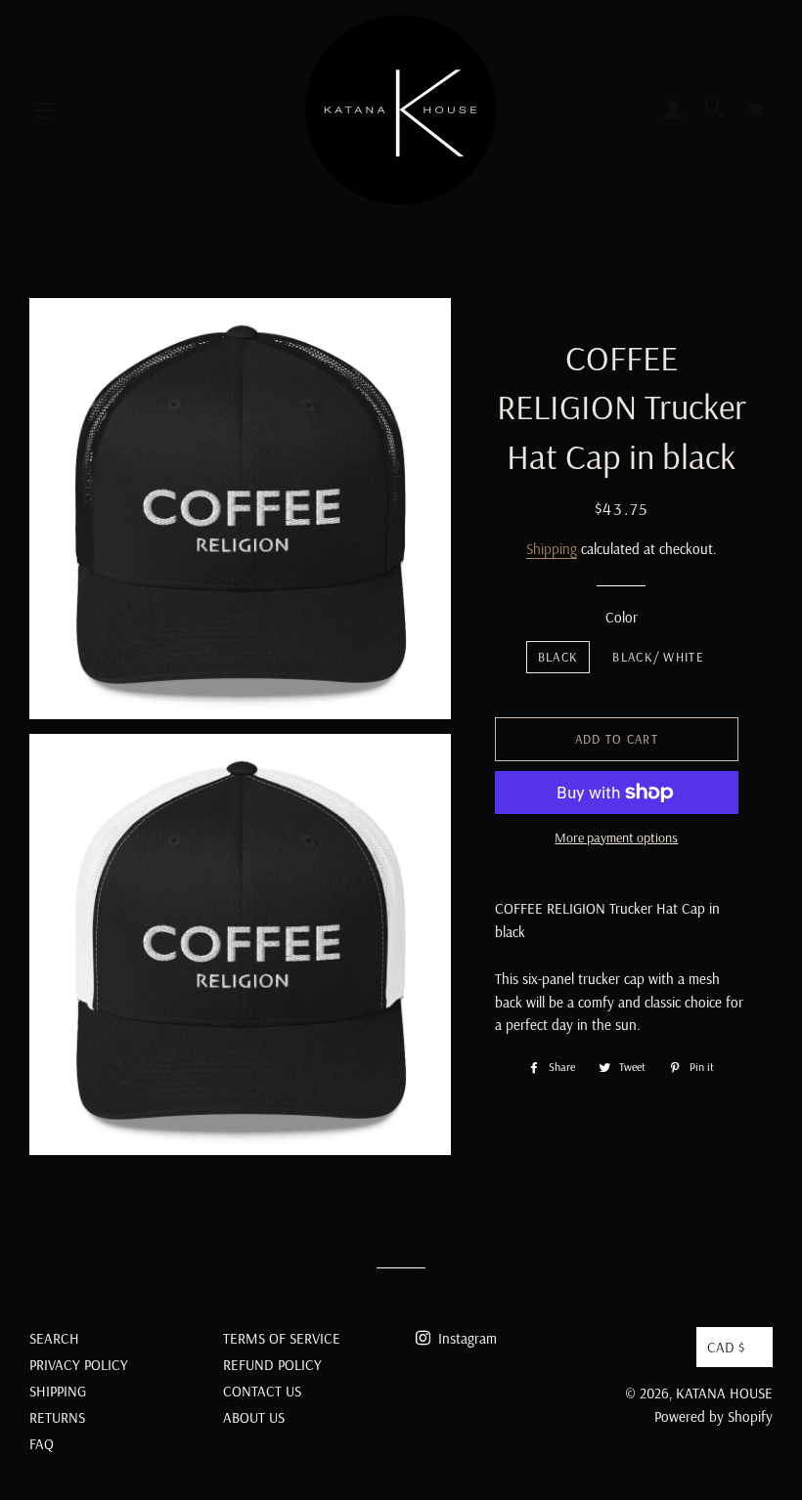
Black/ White (658, 656)
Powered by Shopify (713, 1416)
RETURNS (57, 1417)
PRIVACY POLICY (78, 1364)
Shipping (551, 548)
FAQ (41, 1444)
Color (621, 617)
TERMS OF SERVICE (281, 1338)
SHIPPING (57, 1391)
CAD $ (725, 1347)
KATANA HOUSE (724, 1393)
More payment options (616, 837)
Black (558, 656)
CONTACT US (262, 1391)
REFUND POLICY (272, 1364)
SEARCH (54, 1338)
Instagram (465, 1338)
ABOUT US (254, 1417)
